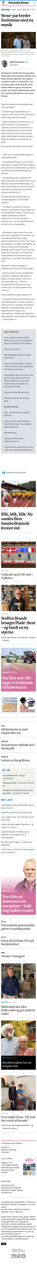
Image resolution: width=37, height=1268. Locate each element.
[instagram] (5, 1243)
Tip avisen (5, 1152)
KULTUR (3, 922)
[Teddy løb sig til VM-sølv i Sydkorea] (18, 554)
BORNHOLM (4, 741)
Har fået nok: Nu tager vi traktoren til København (16, 844)
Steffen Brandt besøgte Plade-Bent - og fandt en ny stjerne (17, 826)
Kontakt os (5, 1147)
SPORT (3, 726)
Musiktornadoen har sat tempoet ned (16, 812)
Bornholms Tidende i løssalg (12, 1190)
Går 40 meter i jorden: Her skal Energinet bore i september (18, 851)
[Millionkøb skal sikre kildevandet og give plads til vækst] (18, 980)
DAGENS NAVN (5, 10)
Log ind (3, 4)
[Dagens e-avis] (29, 1166)
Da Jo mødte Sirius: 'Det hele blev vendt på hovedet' (17, 819)
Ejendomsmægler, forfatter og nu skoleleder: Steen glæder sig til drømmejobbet (15, 834)
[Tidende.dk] (18, 3)
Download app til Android (7, 1171)
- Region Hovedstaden (14, 777)
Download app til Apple (10, 1167)
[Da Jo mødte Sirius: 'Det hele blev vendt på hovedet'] (18, 1092)
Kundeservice (6, 1192)
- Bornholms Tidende (18, 792)
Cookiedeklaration (21, 1238)
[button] (34, 3)
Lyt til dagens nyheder (9, 1165)
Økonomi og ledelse (9, 1149)
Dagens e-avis (6, 1162)
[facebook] (2, 1243)
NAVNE (3, 953)
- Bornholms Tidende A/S (18, 785)
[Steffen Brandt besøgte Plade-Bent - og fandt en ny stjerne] (18, 597)
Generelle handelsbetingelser (12, 1236)
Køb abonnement (8, 1185)
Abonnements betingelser (11, 1187)
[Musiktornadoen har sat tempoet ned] (18, 1038)
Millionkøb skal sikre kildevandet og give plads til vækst (17, 807)
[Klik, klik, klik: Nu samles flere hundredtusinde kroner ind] (18, 493)
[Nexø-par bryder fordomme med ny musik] (18, 40)
